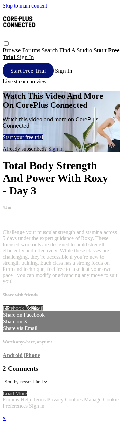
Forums (32, 50)
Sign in (25, 57)
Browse (12, 50)
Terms (39, 400)
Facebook (14, 308)
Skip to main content (25, 6)
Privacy (56, 400)
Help (26, 400)
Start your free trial (23, 137)
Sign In (63, 71)
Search (50, 50)
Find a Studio (75, 50)
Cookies (74, 400)
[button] (6, 43)
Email (37, 308)
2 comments (16, 220)
